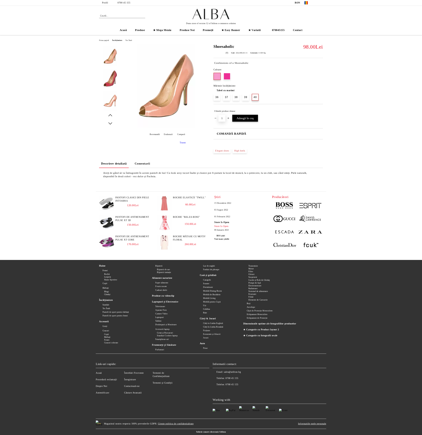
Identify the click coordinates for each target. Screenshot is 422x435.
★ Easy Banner (231, 30)
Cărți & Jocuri (208, 318)
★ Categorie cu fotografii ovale (260, 335)
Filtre (250, 271)
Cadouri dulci (161, 290)
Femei (105, 270)
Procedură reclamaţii (106, 379)
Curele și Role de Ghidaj (259, 280)
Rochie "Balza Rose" (186, 217)
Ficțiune (206, 330)
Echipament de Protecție (257, 318)
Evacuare (252, 294)
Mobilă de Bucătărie (212, 294)
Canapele (207, 280)
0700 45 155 (124, 2)
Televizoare (160, 306)
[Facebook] (316, 3)
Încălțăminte (117, 40)
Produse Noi (187, 30)
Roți (248, 303)
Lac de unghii (209, 266)
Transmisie (253, 266)
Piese (205, 348)
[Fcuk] (310, 245)
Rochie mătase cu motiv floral (189, 238)
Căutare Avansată (132, 392)
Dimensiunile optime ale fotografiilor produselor (269, 323)
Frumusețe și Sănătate (164, 345)
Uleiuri (251, 274)
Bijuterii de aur (163, 269)
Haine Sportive (110, 280)
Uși (204, 305)
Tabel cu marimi (225, 90)
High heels (239, 151)
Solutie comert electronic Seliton (211, 432)
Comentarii (142, 163)
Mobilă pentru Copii (212, 302)
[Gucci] (285, 219)
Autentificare (102, 392)
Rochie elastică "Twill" (189, 197)
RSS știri (221, 236)
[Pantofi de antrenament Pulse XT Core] (106, 249)
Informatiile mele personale (312, 423)
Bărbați (106, 288)
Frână (250, 297)
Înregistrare (130, 379)
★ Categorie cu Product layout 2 (261, 329)
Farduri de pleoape (211, 269)
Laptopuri (159, 317)
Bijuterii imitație (164, 272)
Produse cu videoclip (163, 296)
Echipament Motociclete (257, 314)
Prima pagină (104, 40)
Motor (251, 269)
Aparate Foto (161, 310)
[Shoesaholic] (166, 127)
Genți (105, 326)
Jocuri (205, 338)
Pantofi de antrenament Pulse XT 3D (132, 219)
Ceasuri (106, 331)
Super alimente (161, 283)
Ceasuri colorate (111, 343)
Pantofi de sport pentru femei (115, 316)
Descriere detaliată (114, 163)
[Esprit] (310, 206)
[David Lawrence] (310, 219)
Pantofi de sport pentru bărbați (116, 312)
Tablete (158, 321)
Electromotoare (254, 286)
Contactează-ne (131, 386)
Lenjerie (107, 277)
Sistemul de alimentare (258, 291)
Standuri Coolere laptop (167, 335)
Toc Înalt (128, 40)
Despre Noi (101, 386)
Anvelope (251, 307)
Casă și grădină (208, 275)
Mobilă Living (209, 298)
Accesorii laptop (162, 329)
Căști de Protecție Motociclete (259, 311)
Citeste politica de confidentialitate (176, 423)
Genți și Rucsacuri (165, 333)
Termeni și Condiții (163, 383)
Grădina (206, 309)
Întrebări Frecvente (134, 373)
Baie (205, 313)
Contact (297, 30)
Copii (105, 283)
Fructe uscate (161, 286)
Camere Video (161, 314)
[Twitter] (321, 3)
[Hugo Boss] (285, 206)
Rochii (107, 274)
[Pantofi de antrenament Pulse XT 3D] (106, 229)
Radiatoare (252, 288)
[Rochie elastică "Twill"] (164, 210)
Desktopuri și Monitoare (166, 324)
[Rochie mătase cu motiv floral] (164, 249)
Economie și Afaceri (212, 334)
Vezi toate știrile (221, 239)
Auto (202, 343)
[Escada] (285, 232)
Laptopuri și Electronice (165, 301)
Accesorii (104, 321)
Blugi (106, 291)
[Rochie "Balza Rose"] (164, 229)
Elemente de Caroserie (258, 300)
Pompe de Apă (254, 283)
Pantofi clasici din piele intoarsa (132, 199)
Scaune (206, 283)
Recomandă (155, 134)
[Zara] (310, 232)
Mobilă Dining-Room (212, 291)
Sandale (106, 305)
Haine (102, 266)
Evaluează (168, 134)
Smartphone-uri (162, 339)
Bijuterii (158, 266)
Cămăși (107, 294)
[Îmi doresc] (320, 111)
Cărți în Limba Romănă (213, 327)
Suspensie (252, 277)
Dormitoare (208, 287)
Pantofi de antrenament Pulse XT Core (132, 238)
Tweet (183, 142)
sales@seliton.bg (232, 372)
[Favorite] (314, 15)
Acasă (123, 30)
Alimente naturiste (162, 278)
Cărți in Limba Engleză (213, 323)
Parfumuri (159, 349)
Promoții (208, 30)
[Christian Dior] (285, 245)
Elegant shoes (222, 151)
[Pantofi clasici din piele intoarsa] (106, 210)
